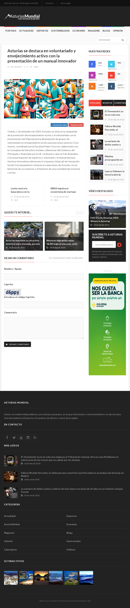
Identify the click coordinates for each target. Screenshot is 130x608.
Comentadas (120, 103)
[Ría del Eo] (71, 578)
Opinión (118, 30)
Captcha (8, 284)
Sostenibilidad (60, 30)
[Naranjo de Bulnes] (11, 578)
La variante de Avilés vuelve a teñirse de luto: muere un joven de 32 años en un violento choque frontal (72, 490)
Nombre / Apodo (12, 269)
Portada (10, 30)
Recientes (107, 103)
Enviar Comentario (19, 344)
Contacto (49, 3)
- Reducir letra (76, 124)
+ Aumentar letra (59, 124)
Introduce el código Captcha (19, 297)
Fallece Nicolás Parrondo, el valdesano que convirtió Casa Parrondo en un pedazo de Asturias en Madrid (72, 474)
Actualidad (26, 30)
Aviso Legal (65, 3)
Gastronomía (73, 541)
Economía (79, 30)
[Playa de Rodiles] (26, 578)
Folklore (71, 549)
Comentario (10, 312)
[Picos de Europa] (86, 578)
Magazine (94, 30)
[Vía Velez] (56, 578)
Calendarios (10, 549)
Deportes (42, 30)
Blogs (106, 30)
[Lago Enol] (41, 578)
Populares (95, 103)
